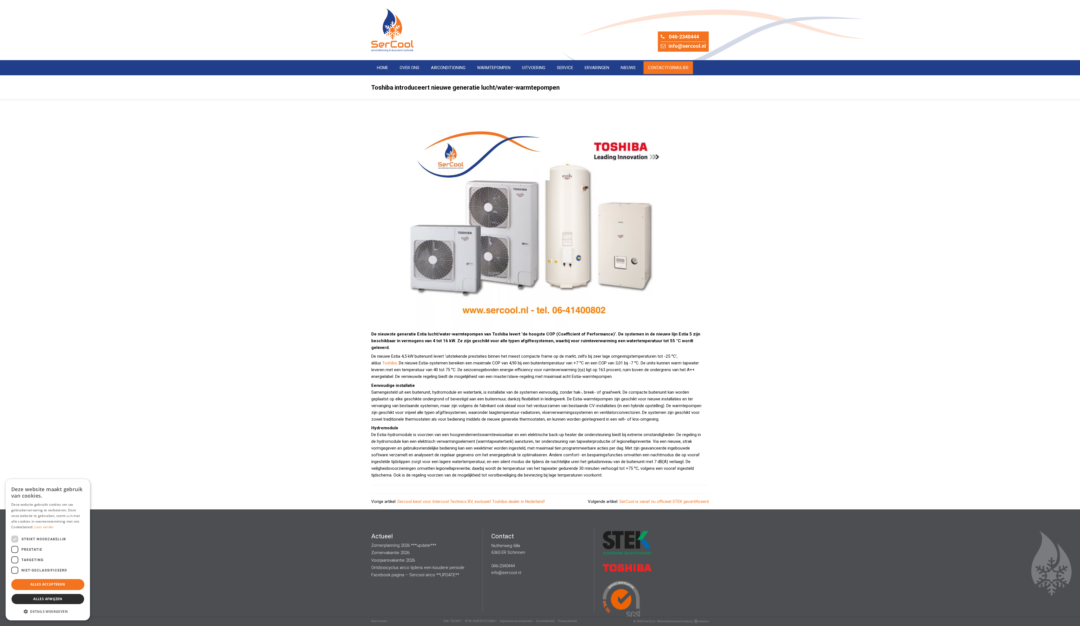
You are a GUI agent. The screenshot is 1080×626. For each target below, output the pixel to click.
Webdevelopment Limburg (674, 621)
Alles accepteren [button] (47, 584)
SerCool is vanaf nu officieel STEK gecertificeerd (664, 501)
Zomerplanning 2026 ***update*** (403, 545)
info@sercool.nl (687, 46)
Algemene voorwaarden (516, 621)
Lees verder (44, 527)
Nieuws (628, 67)
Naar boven (379, 621)
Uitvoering (533, 67)
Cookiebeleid (545, 621)
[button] (47, 611)
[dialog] (48, 549)
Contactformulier (668, 67)
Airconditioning (448, 67)
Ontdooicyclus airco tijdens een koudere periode (417, 567)
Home (382, 67)
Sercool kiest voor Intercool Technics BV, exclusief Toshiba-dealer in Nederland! (471, 501)
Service (565, 67)
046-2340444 (684, 37)
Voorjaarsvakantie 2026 (393, 560)
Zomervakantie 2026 (390, 552)
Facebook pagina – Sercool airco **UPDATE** (415, 574)
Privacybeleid (567, 621)
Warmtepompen (493, 67)
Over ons (409, 67)
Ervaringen (597, 67)
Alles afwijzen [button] (47, 598)
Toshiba (389, 363)
